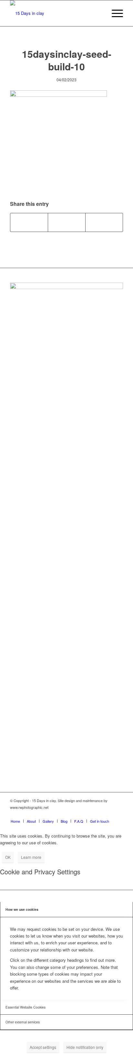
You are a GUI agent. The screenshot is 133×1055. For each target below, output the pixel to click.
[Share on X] (66, 222)
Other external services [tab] (22, 1022)
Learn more (31, 857)
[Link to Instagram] (99, 814)
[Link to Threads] (118, 814)
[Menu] (114, 13)
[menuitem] (114, 13)
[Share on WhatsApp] (104, 222)
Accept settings (43, 1047)
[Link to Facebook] (89, 814)
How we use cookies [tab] (21, 909)
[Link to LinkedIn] (108, 814)
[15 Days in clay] (55, 13)
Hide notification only (84, 1047)
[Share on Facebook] (29, 222)
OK (8, 857)
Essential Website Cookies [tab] (25, 1007)
